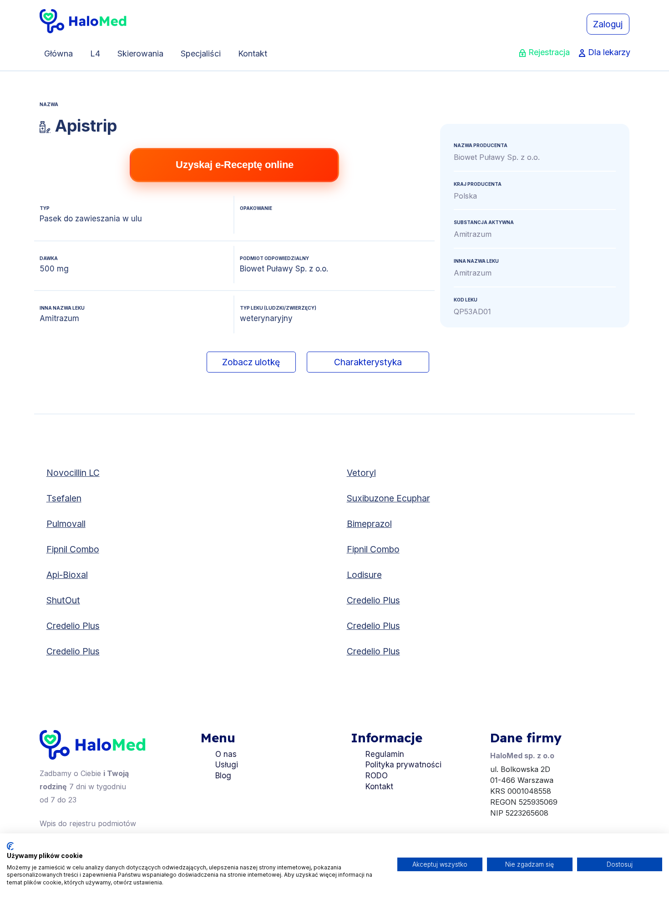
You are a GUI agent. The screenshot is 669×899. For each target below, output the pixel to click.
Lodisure (364, 574)
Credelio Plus (373, 600)
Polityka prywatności (403, 764)
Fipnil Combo (72, 549)
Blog (223, 775)
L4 (95, 53)
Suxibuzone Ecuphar (388, 498)
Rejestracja (549, 52)
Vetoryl (361, 472)
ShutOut (63, 600)
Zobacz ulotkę (251, 362)
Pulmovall (66, 523)
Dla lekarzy (609, 52)
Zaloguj (608, 24)
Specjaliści (201, 53)
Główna (58, 53)
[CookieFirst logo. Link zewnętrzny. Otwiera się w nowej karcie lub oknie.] (10, 846)
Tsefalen (63, 498)
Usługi (226, 764)
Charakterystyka (368, 362)
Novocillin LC (73, 472)
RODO (376, 775)
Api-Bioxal (67, 574)
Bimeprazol (369, 523)
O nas (226, 754)
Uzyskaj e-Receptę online (235, 164)
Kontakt (252, 53)
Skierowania (140, 53)
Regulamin (384, 754)
